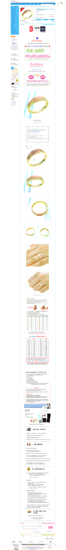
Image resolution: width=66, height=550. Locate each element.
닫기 (57, 5)
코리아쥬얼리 (30, 546)
